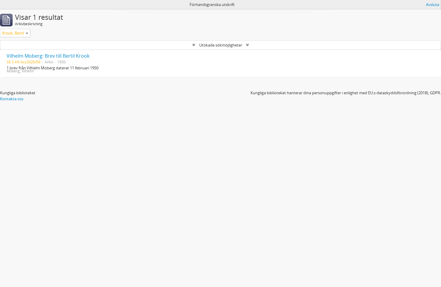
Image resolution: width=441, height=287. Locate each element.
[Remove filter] (27, 33)
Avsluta (432, 4)
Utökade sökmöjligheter (220, 45)
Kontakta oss (11, 98)
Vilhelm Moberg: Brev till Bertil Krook (48, 56)
